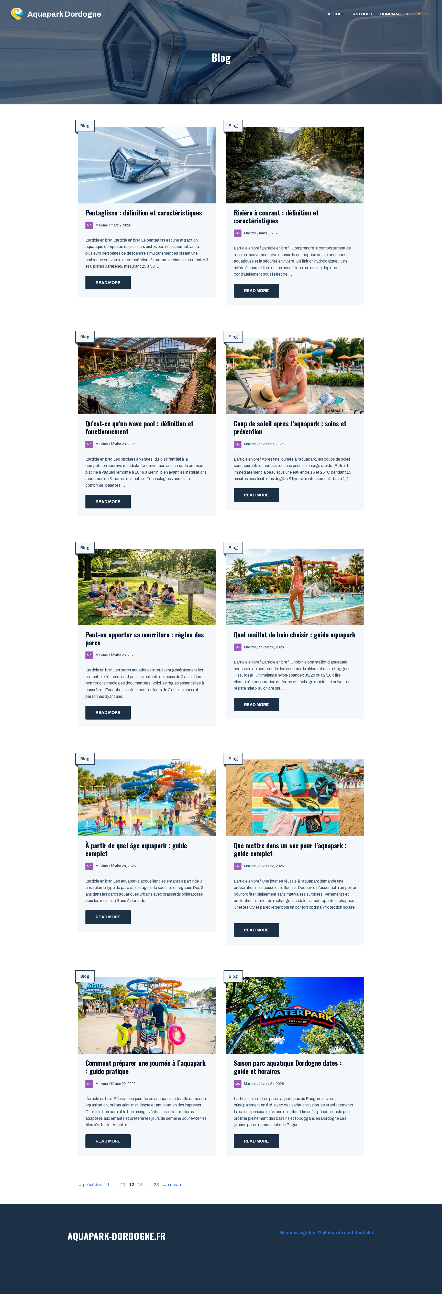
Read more (108, 282)
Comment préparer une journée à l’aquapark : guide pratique (145, 1067)
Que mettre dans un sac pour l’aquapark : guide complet (290, 849)
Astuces (362, 14)
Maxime (102, 225)
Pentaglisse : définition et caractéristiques (143, 213)
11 (123, 1184)
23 (156, 1184)
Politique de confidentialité (346, 1232)
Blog (422, 14)
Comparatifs (394, 14)
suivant (172, 1184)
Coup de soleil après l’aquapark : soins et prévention (290, 427)
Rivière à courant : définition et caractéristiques (276, 216)
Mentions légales (297, 1232)
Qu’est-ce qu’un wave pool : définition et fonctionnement (139, 427)
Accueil (336, 14)
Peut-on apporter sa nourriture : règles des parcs (144, 638)
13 (141, 1184)
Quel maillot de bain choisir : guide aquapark (295, 634)
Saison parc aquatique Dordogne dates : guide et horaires (288, 1067)
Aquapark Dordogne (64, 14)
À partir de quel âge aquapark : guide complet (136, 849)
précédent (91, 1184)
